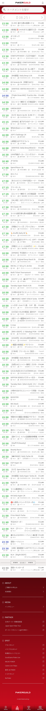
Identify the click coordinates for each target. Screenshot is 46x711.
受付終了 (23, 563)
